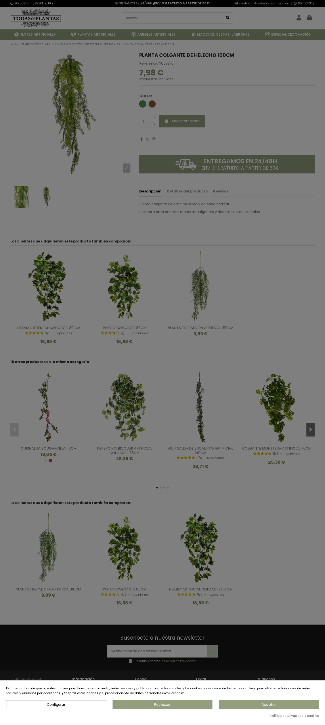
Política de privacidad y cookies (294, 715)
